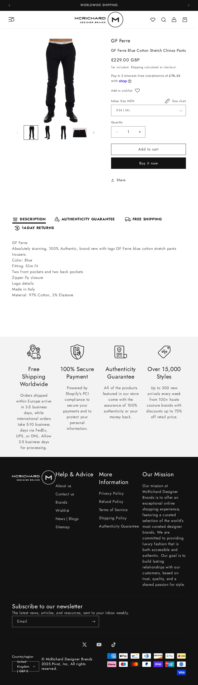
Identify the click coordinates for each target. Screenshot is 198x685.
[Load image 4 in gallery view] (80, 133)
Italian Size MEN (122, 101)
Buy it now (148, 163)
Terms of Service (113, 510)
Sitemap (63, 527)
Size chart (179, 101)
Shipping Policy (113, 518)
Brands (61, 502)
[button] (11, 19)
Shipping (137, 67)
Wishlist (62, 510)
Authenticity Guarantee (119, 526)
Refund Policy (111, 501)
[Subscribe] (93, 621)
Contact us (65, 494)
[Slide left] (17, 132)
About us (63, 486)
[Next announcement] (188, 5)
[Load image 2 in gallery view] (47, 133)
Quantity (117, 122)
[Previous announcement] (9, 5)
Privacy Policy (111, 493)
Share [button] (121, 180)
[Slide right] (93, 132)
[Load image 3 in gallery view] (64, 133)
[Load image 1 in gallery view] (31, 133)
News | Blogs (67, 518)
